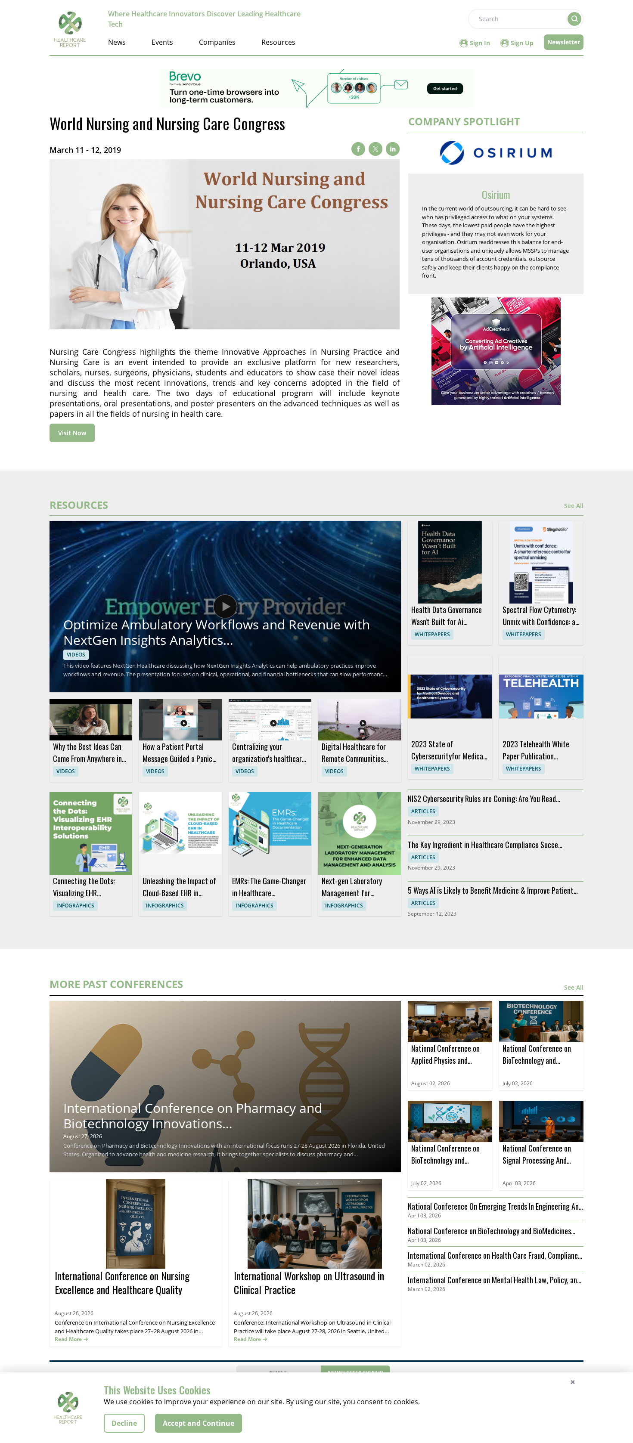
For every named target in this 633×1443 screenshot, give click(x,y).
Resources (278, 42)
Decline (124, 1423)
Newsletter (563, 42)
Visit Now (72, 433)
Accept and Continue (198, 1423)
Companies (217, 42)
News (117, 42)
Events (162, 42)
